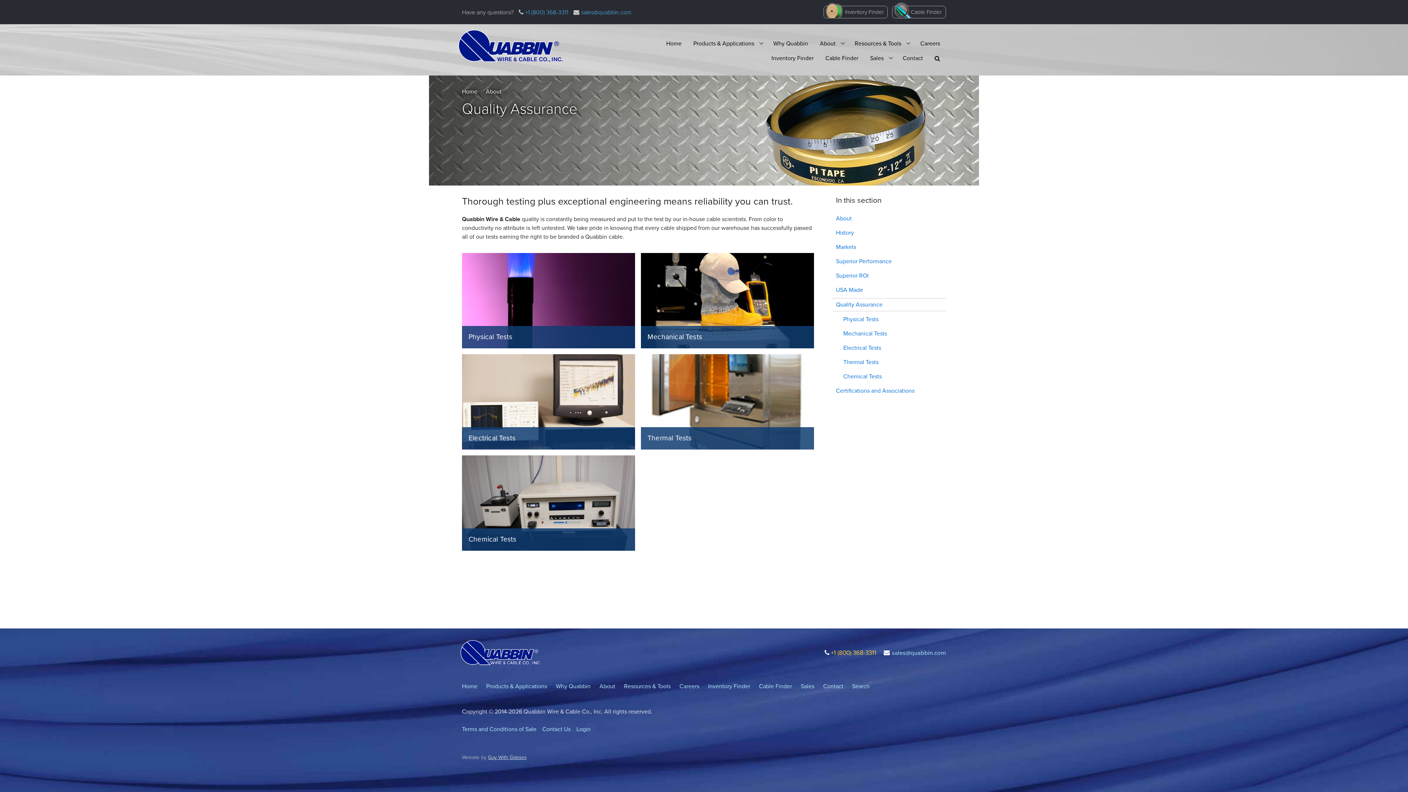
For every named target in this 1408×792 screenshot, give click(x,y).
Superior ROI (852, 275)
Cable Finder (926, 12)
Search (861, 686)
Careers (930, 43)
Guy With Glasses (507, 757)
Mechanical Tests (865, 333)
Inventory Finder (864, 12)
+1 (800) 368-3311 (546, 12)
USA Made (849, 290)
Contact (913, 58)
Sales (877, 58)
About (828, 43)
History (845, 232)
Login (583, 729)
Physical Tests (861, 319)
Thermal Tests (861, 362)
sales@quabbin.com (606, 12)
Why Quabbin (790, 43)
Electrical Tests (862, 348)
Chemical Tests (862, 376)
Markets (846, 247)
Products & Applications (723, 43)
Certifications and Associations (875, 390)
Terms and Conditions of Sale (499, 729)
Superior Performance (864, 261)
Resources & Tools (878, 43)
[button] (937, 58)
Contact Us (556, 729)
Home (674, 43)
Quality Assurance (859, 304)
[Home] (510, 46)
